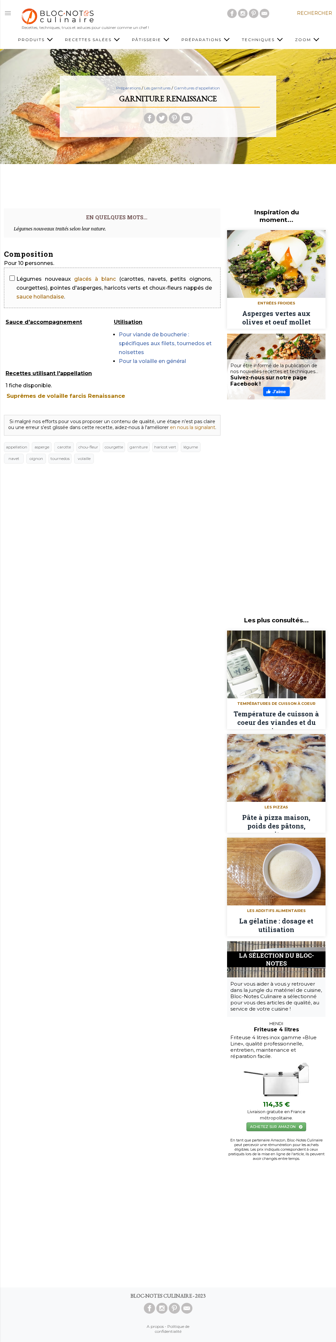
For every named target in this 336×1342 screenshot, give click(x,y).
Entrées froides (276, 303)
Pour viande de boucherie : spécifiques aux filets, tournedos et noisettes (165, 343)
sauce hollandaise (40, 297)
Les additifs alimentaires (276, 910)
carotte (64, 446)
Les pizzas (276, 807)
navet (14, 458)
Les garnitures (157, 87)
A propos (155, 1326)
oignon (36, 458)
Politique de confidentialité (172, 1329)
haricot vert (165, 446)
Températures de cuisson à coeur (276, 703)
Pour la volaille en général (152, 361)
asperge (41, 446)
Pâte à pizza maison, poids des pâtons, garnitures (276, 823)
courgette (114, 446)
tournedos (60, 458)
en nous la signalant (192, 427)
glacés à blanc (95, 279)
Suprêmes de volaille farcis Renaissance (66, 396)
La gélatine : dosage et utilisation (276, 925)
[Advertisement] (168, 184)
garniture (139, 446)
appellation (16, 446)
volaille (84, 458)
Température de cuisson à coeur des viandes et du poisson (276, 719)
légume (190, 446)
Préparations (128, 87)
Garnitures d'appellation (197, 87)
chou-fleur (88, 446)
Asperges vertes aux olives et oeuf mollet (276, 317)
